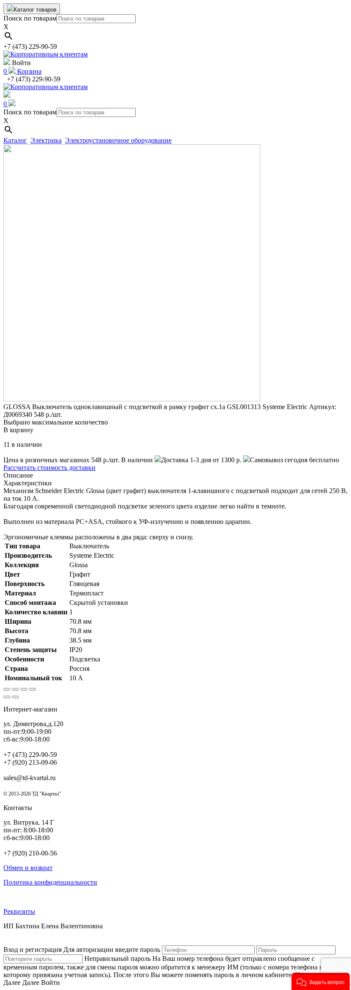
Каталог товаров (35, 9)
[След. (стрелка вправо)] (15, 697)
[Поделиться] (15, 689)
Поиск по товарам (30, 18)
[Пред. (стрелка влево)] (6, 697)
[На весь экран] (24, 689)
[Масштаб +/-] (32, 689)
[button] (321, 981)
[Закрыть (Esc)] (6, 689)
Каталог (15, 140)
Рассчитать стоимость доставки (49, 467)
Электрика (46, 140)
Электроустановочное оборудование (118, 140)
